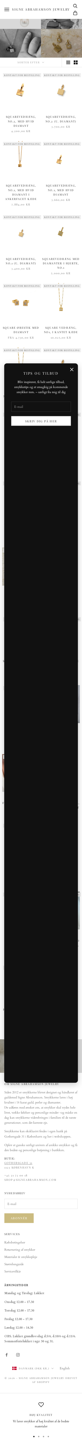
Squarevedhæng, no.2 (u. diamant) (61, 119)
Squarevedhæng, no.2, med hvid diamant (21, 121)
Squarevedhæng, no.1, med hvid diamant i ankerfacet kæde (21, 192)
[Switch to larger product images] (68, 62)
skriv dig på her (41, 421)
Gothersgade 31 (18, 1163)
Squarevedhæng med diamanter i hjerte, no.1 (61, 263)
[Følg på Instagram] (18, 1355)
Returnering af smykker (19, 1250)
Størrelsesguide (14, 1264)
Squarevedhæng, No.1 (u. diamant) (21, 261)
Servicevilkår (12, 1271)
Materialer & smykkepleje (20, 1257)
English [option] (65, 1368)
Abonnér (19, 1218)
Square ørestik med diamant (21, 330)
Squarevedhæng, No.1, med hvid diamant (61, 190)
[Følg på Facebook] (6, 1355)
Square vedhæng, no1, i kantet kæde (61, 330)
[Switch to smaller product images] (76, 62)
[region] (41, 1415)
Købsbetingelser (14, 1242)
